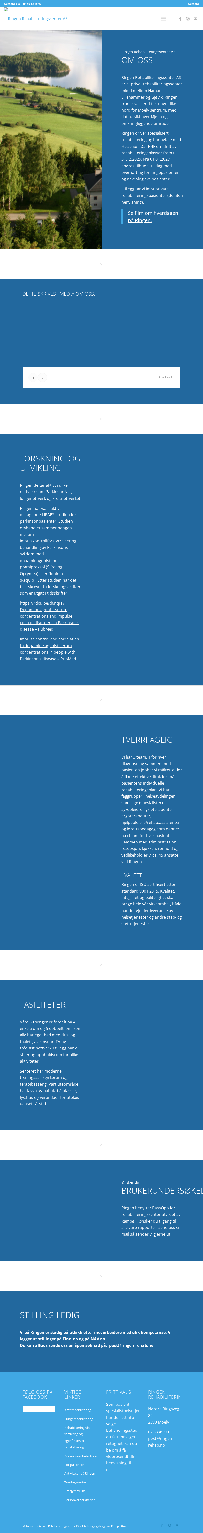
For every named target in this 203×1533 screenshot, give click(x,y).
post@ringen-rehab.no (131, 1345)
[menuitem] (192, 3)
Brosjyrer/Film (74, 1491)
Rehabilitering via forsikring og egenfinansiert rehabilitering (77, 1437)
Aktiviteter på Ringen (79, 1473)
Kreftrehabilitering (77, 1410)
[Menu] (163, 18)
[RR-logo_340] (36, 18)
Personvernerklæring (79, 1500)
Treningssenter (75, 1482)
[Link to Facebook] (180, 18)
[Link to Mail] (195, 18)
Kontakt (193, 3)
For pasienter (74, 1464)
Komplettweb (119, 1526)
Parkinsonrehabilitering (80, 1456)
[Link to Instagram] (188, 18)
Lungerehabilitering (78, 1419)
